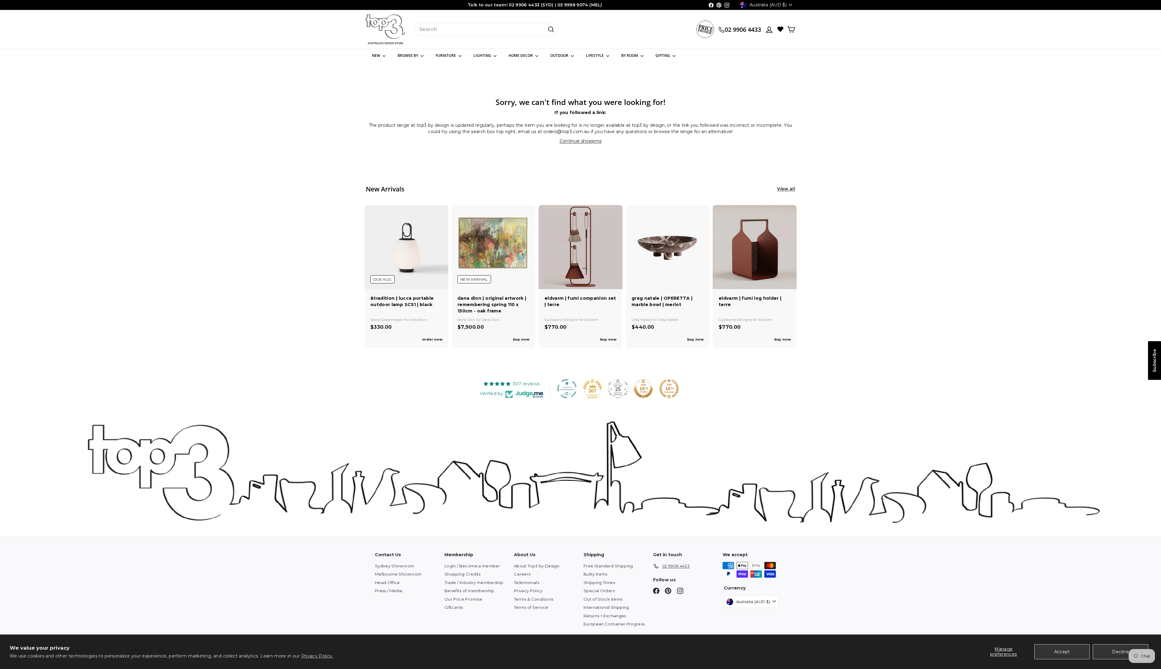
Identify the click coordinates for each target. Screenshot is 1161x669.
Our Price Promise (463, 599)
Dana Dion (466, 320)
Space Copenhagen (387, 320)
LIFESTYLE (595, 55)
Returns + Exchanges (605, 615)
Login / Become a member (472, 565)
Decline (1120, 651)
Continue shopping (581, 141)
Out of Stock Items (603, 599)
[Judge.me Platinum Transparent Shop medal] (567, 388)
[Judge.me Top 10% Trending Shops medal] (669, 388)
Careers (522, 574)
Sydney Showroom (394, 565)
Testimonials (526, 582)
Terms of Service (531, 607)
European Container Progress (614, 624)
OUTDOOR (559, 55)
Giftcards (453, 607)
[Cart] (791, 29)
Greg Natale (642, 320)
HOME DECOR (521, 55)
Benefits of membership (469, 590)
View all (786, 188)
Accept (1062, 651)
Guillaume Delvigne (562, 320)
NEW (376, 55)
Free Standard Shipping (608, 565)
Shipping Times (599, 582)
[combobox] (486, 29)
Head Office (387, 582)
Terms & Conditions (533, 599)
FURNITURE (446, 55)
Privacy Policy (528, 590)
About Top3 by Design (536, 565)
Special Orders (599, 590)
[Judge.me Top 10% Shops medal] (643, 388)
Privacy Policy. (317, 656)
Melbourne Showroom (398, 574)
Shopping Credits (462, 574)
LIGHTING (482, 55)
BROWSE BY (408, 55)
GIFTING (663, 55)
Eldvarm (591, 320)
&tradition (418, 320)
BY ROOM (630, 55)
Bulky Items (595, 574)
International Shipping (606, 607)
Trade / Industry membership (473, 582)
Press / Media (388, 590)
